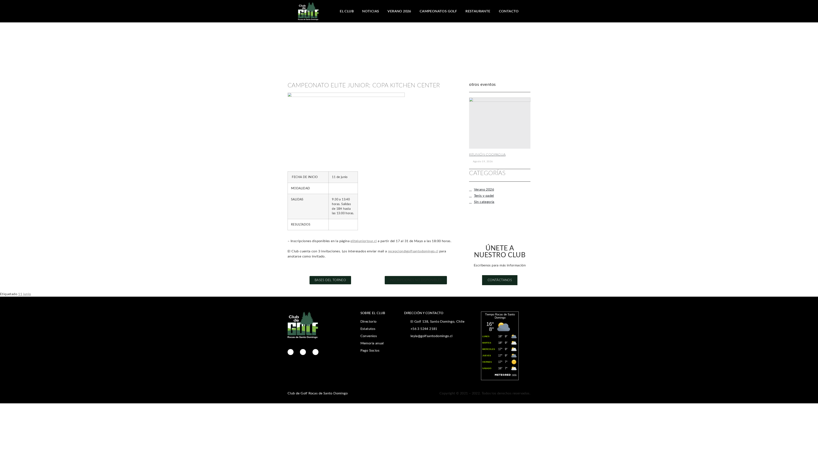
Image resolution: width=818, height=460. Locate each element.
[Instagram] (303, 352)
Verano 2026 (399, 11)
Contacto (509, 11)
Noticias (370, 11)
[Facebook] (291, 352)
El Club (347, 11)
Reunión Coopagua (487, 154)
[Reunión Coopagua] (499, 123)
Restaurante (477, 11)
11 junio (24, 294)
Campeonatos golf (438, 11)
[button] (416, 280)
